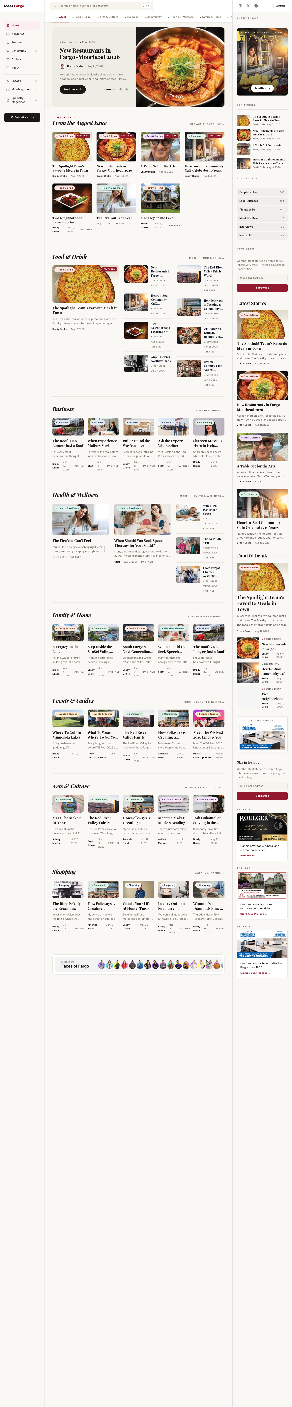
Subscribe (262, 287)
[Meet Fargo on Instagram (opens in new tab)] (240, 6)
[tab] (104, 86)
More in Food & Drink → (206, 258)
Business (132, 17)
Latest (62, 17)
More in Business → (209, 410)
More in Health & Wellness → (202, 496)
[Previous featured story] (120, 86)
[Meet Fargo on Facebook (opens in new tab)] (256, 6)
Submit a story (24, 117)
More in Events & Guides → (204, 702)
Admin (280, 5)
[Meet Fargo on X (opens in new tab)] (248, 6)
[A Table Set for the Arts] (180, 67)
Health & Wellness (181, 17)
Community (154, 17)
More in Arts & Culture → (204, 787)
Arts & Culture (109, 17)
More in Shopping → (209, 873)
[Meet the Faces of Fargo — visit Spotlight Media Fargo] (138, 964)
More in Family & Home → (206, 616)
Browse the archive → (207, 124)
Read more (70, 86)
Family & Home (211, 17)
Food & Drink (83, 17)
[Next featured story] (126, 86)
